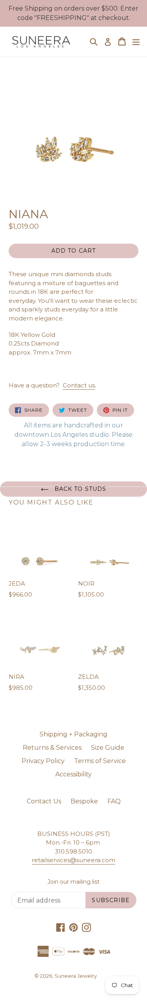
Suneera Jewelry (75, 976)
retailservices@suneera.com (73, 860)
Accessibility (73, 774)
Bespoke (84, 801)
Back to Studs (80, 488)
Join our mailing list (73, 882)
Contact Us (44, 801)
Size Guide (107, 747)
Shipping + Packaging (73, 734)
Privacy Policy (43, 761)
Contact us (79, 385)
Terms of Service (100, 761)
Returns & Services (52, 747)
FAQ (114, 801)
